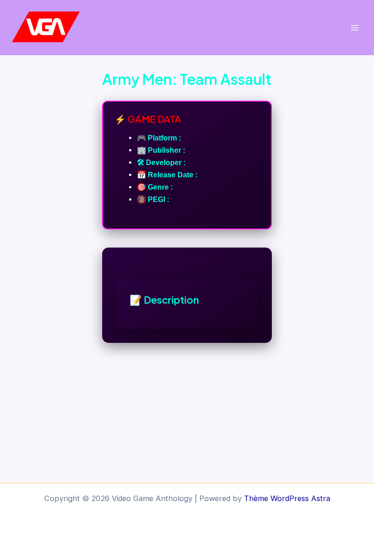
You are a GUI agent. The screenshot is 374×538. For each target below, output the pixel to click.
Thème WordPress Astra (287, 498)
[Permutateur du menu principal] (354, 27)
